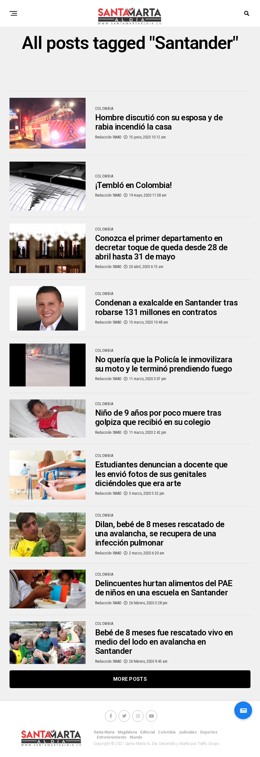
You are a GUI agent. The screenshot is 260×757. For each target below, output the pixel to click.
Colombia (166, 732)
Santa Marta (104, 732)
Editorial (147, 732)
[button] (243, 710)
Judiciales (188, 732)
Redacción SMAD (108, 137)
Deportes (209, 732)
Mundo (136, 737)
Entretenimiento (112, 737)
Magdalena (127, 732)
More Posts (130, 679)
